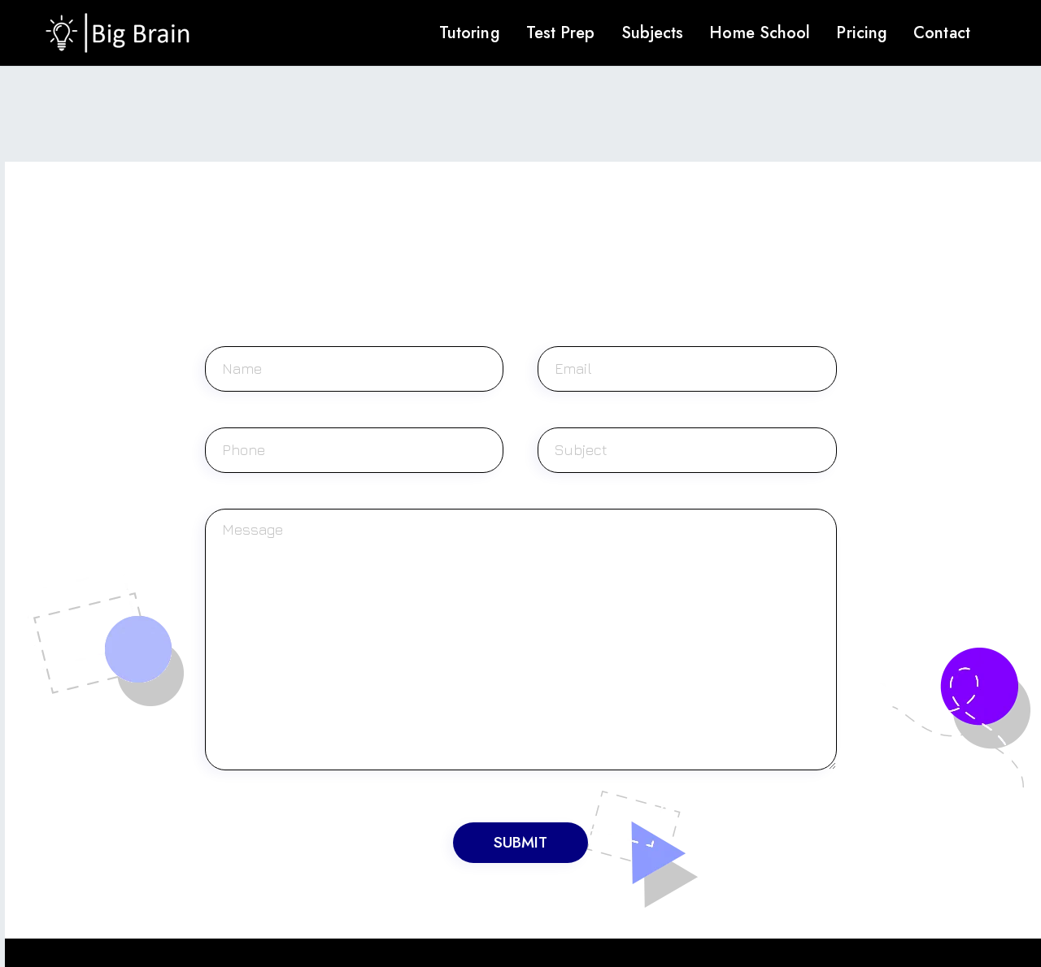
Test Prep (560, 33)
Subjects (652, 33)
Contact (941, 33)
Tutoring (469, 33)
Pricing (861, 33)
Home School (759, 33)
